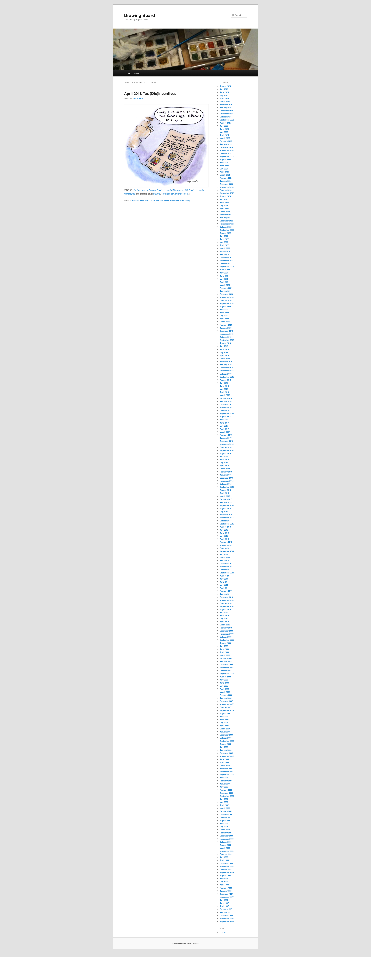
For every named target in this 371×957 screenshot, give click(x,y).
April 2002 (224, 805)
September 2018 (227, 376)
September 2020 (227, 303)
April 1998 (224, 884)
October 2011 (225, 569)
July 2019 (224, 346)
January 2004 (225, 783)
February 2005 (226, 768)
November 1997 (226, 897)
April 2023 (224, 208)
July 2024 (224, 162)
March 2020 (225, 321)
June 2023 (224, 202)
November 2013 (226, 517)
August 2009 (225, 643)
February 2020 (226, 324)
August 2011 (225, 575)
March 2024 (225, 174)
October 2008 (225, 670)
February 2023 (226, 214)
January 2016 (225, 474)
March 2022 (225, 248)
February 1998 (226, 887)
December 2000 (226, 835)
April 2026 (224, 98)
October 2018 (225, 373)
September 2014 (227, 505)
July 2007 (224, 716)
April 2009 (224, 652)
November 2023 (226, 187)
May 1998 (224, 881)
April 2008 (224, 688)
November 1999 (226, 851)
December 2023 (226, 184)
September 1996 (227, 921)
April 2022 (224, 245)
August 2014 (225, 508)
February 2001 (226, 832)
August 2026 (225, 86)
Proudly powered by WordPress (185, 943)
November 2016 (226, 444)
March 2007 (225, 728)
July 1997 (224, 900)
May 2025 (224, 132)
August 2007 (225, 713)
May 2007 (224, 722)
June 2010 (224, 615)
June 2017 (224, 422)
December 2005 (226, 753)
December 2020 (226, 294)
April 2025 (224, 135)
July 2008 (224, 679)
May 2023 (224, 205)
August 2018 (225, 379)
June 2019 (224, 349)
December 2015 (226, 477)
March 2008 (225, 692)
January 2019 (225, 364)
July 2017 (224, 419)
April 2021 (224, 282)
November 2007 (226, 704)
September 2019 (227, 340)
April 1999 (224, 860)
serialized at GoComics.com (174, 193)
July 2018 (224, 383)
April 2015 (224, 493)
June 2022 (224, 239)
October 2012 (225, 548)
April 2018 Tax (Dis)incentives (150, 93)
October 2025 (225, 116)
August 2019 (225, 343)
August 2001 (225, 820)
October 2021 (225, 263)
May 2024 (224, 168)
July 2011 (224, 578)
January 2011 (225, 594)
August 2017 (225, 416)
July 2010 (224, 612)
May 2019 (224, 352)
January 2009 (225, 661)
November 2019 (226, 334)
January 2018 (225, 401)
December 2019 (226, 331)
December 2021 (226, 257)
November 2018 (226, 370)
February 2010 (226, 627)
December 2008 (226, 664)
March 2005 (225, 765)
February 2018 (226, 398)
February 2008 (226, 695)
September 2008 (227, 673)
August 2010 (225, 609)
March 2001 (225, 829)
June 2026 (224, 92)
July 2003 (224, 786)
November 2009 (226, 633)
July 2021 (224, 272)
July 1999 (224, 857)
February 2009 (226, 658)
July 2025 (224, 125)
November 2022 (226, 223)
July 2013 (224, 529)
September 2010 (227, 606)
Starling (156, 193)
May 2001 (224, 826)
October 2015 (225, 483)
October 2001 (225, 817)
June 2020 (224, 312)
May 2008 (224, 685)
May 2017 (224, 425)
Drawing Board (139, 15)
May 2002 (224, 802)
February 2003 (226, 790)
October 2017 (225, 410)
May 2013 (224, 535)
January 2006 (225, 750)
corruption (164, 200)
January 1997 (225, 912)
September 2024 (227, 156)
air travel (148, 200)
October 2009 (225, 636)
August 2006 (225, 744)
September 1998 (227, 872)
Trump (187, 200)
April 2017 (224, 428)
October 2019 (225, 337)
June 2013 (224, 532)
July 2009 (224, 646)
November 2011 (226, 566)
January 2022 (225, 254)
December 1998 (226, 863)
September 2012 (227, 551)
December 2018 (226, 367)
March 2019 (225, 358)
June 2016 (224, 459)
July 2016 (224, 456)
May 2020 (224, 315)
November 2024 (226, 150)
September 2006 (227, 741)
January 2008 (225, 698)
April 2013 (224, 539)
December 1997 (226, 894)
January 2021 (225, 291)
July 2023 (224, 199)
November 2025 (226, 113)
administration (138, 200)
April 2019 (224, 355)
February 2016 (226, 471)
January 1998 (225, 891)
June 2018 (224, 386)
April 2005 (224, 762)
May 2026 (224, 95)
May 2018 (224, 389)
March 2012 (225, 557)
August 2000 (225, 845)
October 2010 (225, 603)
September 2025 (227, 119)
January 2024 (225, 181)
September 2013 (227, 523)
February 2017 (226, 435)
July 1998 (224, 878)
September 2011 (227, 572)
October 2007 (225, 707)
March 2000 (225, 848)
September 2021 (227, 266)
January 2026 (225, 107)
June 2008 (224, 682)
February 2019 (226, 361)
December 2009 (226, 630)
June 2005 (224, 759)
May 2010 (224, 618)
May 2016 (224, 462)
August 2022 (225, 233)
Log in (222, 932)
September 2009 (227, 639)
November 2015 (226, 480)
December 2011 (226, 563)
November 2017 (226, 407)
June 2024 (224, 165)
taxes (182, 200)
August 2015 (225, 490)
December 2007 (226, 701)
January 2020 (225, 327)
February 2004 (226, 780)
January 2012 (225, 560)
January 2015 (225, 502)
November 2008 (226, 667)
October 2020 (225, 300)
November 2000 (226, 839)
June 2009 (224, 649)
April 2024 (224, 171)
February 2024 (226, 178)
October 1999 (225, 854)
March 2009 (225, 655)
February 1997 (226, 909)
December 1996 (226, 915)
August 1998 (225, 875)
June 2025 (224, 129)
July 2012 (224, 554)
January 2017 (225, 438)
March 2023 (225, 211)
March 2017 (225, 431)
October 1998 (225, 869)
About (136, 73)
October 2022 (225, 227)
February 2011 (226, 591)
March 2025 (225, 138)
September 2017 (227, 413)
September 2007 (227, 710)
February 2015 (226, 499)
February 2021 (226, 288)
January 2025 (225, 144)
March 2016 (225, 468)
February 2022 (226, 251)
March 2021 (225, 285)
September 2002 (227, 796)
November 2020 (226, 297)
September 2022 (227, 230)
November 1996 (226, 918)
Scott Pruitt (174, 200)
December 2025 (226, 110)
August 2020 (225, 306)
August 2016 (225, 453)
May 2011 (224, 584)
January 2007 (225, 731)
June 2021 (224, 275)
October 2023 (225, 190)
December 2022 (226, 220)
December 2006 (226, 734)
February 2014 (226, 514)
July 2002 (224, 799)
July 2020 (224, 309)
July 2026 (224, 89)
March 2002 (225, 808)
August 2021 (225, 269)
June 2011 (224, 581)
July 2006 (224, 747)
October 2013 (225, 520)
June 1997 (224, 903)
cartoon (156, 200)
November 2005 (226, 756)
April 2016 (224, 465)
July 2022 (224, 236)
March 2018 (225, 395)
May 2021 (224, 279)
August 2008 (225, 676)
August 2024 (225, 159)
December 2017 (226, 404)
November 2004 (226, 771)
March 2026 (225, 101)
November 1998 (226, 866)
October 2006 (225, 737)
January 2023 (225, 217)
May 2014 (224, 511)
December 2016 (226, 441)
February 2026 (226, 104)
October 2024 (225, 153)
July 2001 (224, 823)
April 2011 (224, 587)
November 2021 (226, 260)
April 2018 (224, 392)
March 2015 (225, 496)
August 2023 (225, 196)
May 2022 (224, 242)
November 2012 (226, 545)
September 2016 (227, 450)
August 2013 (225, 526)
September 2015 (227, 487)
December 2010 (226, 597)
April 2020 (224, 318)
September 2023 (227, 193)
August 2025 (225, 122)
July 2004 (224, 777)
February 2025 (226, 141)
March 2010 (225, 624)
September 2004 (227, 774)
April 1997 (224, 906)
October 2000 (225, 842)
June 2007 (224, 719)
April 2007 (224, 725)
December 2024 (226, 147)
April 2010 (224, 621)
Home (127, 73)
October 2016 (225, 447)
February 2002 (226, 811)
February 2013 (226, 542)
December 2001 (226, 814)
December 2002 (226, 793)
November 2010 (226, 600)
